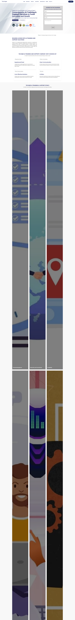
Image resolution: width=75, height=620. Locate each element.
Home (24, 1)
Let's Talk (70, 1)
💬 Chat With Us (22, 20)
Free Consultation (15, 20)
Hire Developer (42, 1)
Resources (27, 1)
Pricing (47, 1)
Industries (37, 1)
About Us (50, 1)
